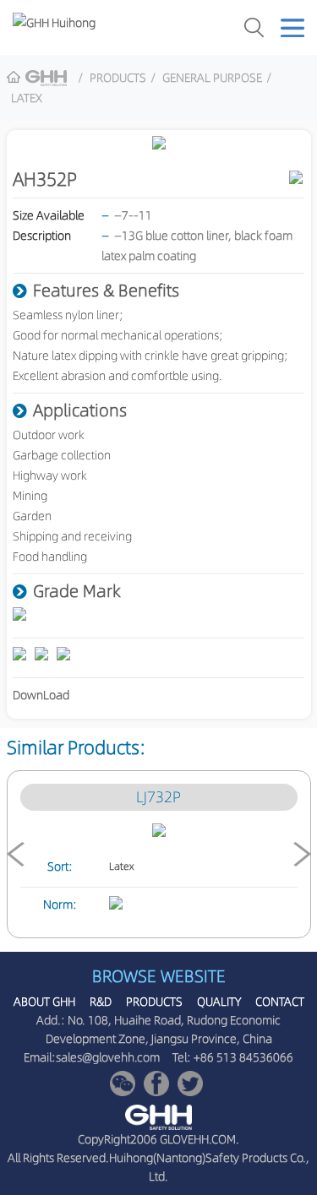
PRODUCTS (118, 77)
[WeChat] (122, 1083)
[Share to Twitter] (190, 1083)
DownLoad (41, 695)
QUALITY (219, 1001)
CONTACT (279, 1001)
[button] (16, 854)
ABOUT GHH (44, 1001)
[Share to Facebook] (156, 1083)
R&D (101, 1001)
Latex (26, 98)
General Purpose (212, 77)
